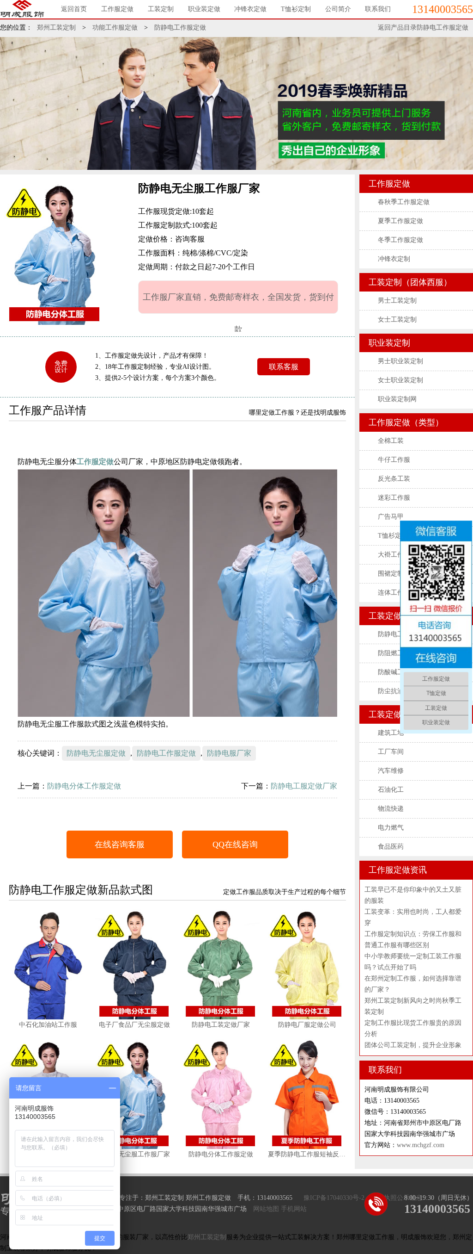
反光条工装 (394, 478)
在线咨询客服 (120, 844)
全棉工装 (391, 440)
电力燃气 (391, 827)
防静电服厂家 (229, 753)
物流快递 (391, 808)
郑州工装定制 (56, 27)
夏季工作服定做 (400, 220)
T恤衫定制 (296, 9)
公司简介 (338, 9)
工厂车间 (391, 751)
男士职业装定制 (400, 361)
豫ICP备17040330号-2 (333, 1197)
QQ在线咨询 (235, 844)
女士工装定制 (397, 319)
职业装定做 (204, 9)
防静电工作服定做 (180, 27)
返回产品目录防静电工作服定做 (423, 27)
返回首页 (74, 9)
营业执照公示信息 (397, 1197)
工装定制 (161, 9)
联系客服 (283, 367)
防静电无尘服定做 (96, 753)
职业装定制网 (397, 399)
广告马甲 (391, 516)
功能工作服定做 (115, 27)
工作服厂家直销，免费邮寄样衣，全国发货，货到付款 (238, 303)
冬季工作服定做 (400, 239)
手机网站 (294, 1208)
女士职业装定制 (400, 380)
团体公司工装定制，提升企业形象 (412, 1045)
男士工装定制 (397, 300)
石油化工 (391, 789)
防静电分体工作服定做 (84, 786)
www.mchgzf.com (420, 1145)
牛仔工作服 (394, 459)
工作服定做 (117, 9)
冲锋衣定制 (394, 258)
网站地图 (266, 1208)
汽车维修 (391, 770)
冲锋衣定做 (250, 9)
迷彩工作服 (394, 497)
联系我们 (378, 9)
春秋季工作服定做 (404, 202)
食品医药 (391, 846)
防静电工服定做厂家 (304, 786)
